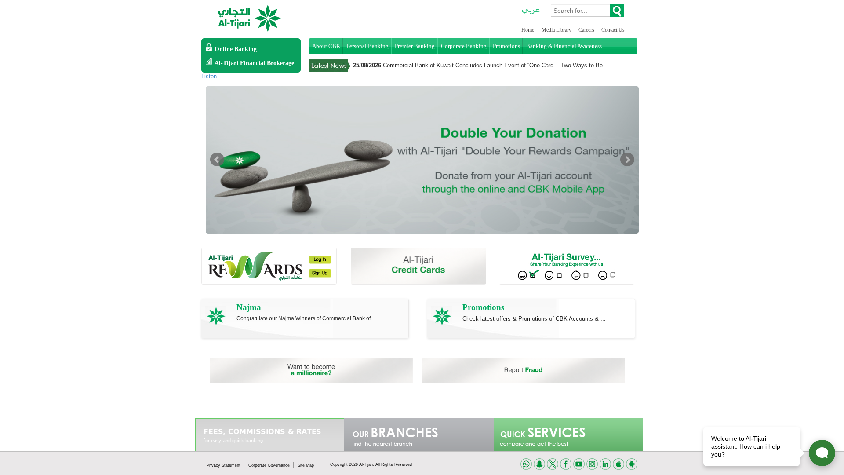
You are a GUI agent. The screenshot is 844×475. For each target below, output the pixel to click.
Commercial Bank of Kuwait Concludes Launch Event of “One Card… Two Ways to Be (493, 65)
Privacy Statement (224, 465)
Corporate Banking (464, 46)
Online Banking (236, 49)
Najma (248, 307)
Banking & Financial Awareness (564, 46)
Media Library (557, 30)
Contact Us (613, 30)
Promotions (506, 46)
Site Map (306, 465)
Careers (587, 30)
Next (627, 160)
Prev (217, 160)
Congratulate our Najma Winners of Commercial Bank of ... (306, 318)
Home (527, 30)
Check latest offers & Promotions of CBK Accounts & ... (534, 318)
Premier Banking (415, 46)
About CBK (326, 46)
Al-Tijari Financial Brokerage (254, 63)
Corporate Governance (269, 465)
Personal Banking (367, 46)
